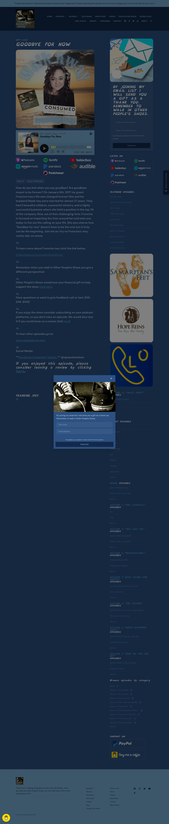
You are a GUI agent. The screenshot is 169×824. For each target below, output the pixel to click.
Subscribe (84, 444)
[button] (111, 378)
